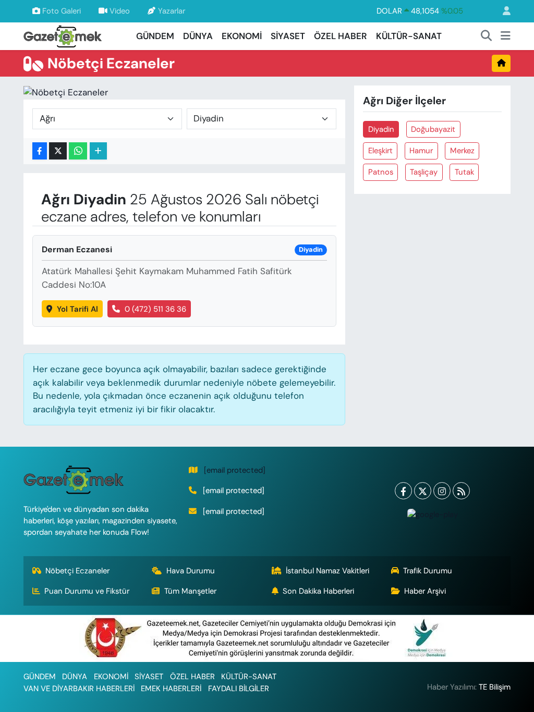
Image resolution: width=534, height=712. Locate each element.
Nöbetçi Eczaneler (77, 571)
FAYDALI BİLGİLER (238, 688)
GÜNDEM (155, 36)
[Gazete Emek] (62, 35)
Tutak (464, 172)
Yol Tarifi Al (77, 309)
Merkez (462, 150)
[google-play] (432, 514)
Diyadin (381, 129)
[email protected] (234, 470)
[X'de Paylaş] (58, 150)
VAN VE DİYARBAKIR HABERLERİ (79, 688)
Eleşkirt (380, 150)
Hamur (421, 150)
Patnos (380, 172)
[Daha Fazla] (98, 150)
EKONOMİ (242, 36)
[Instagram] (442, 490)
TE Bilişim (495, 687)
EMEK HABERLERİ (171, 688)
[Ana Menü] (506, 36)
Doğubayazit (433, 129)
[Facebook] (403, 490)
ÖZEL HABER (340, 36)
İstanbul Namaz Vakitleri (327, 571)
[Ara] (486, 36)
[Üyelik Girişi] (502, 11)
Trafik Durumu (427, 571)
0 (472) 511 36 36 (155, 309)
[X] (422, 490)
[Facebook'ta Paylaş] (39, 150)
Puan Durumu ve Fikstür (86, 591)
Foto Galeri (61, 11)
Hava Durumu (190, 571)
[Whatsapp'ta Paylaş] (78, 150)
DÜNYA (198, 36)
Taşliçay (424, 172)
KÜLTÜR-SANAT (409, 36)
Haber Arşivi (425, 591)
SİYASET (288, 36)
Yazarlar (171, 11)
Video (120, 11)
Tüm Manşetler (190, 591)
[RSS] (461, 490)
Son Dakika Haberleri (318, 591)
